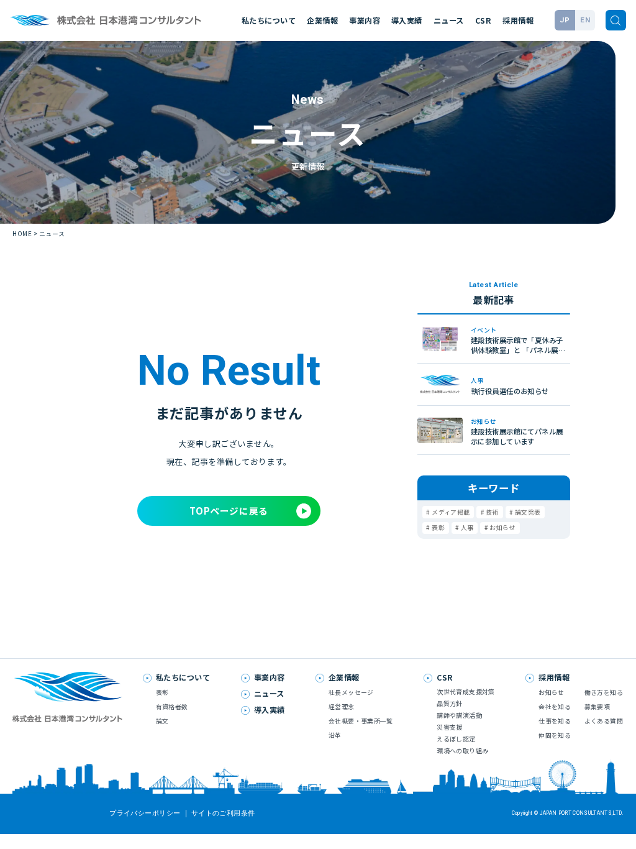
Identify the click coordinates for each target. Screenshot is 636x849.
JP (565, 20)
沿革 (335, 735)
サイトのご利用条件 (223, 813)
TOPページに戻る (228, 510)
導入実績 (406, 20)
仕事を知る (554, 721)
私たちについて (269, 20)
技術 (492, 512)
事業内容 (364, 20)
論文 (162, 721)
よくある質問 (603, 721)
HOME (22, 233)
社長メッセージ (351, 692)
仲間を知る (554, 735)
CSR (483, 20)
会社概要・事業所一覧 (361, 721)
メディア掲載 (451, 512)
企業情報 (322, 20)
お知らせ (502, 527)
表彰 (438, 527)
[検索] (616, 20)
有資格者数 (172, 706)
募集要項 (597, 706)
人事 (467, 527)
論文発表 (528, 512)
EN (585, 20)
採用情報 (518, 20)
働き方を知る (603, 692)
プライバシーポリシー (144, 813)
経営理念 (342, 706)
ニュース (449, 20)
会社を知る (554, 706)
